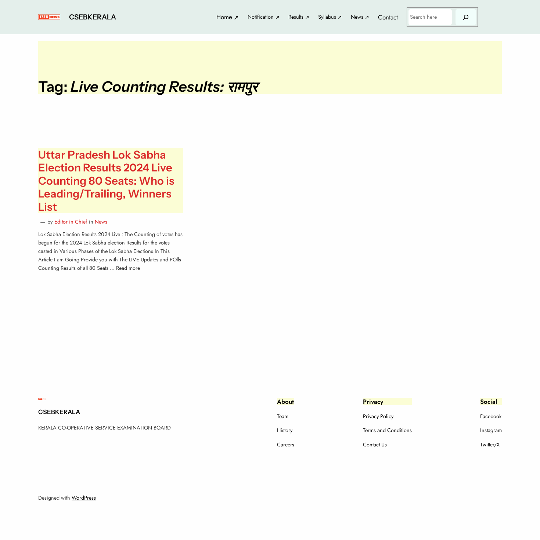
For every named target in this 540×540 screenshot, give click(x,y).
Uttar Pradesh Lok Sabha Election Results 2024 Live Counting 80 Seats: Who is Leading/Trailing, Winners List (106, 180)
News (101, 221)
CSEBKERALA (92, 16)
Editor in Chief (70, 221)
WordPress (84, 497)
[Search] (466, 17)
